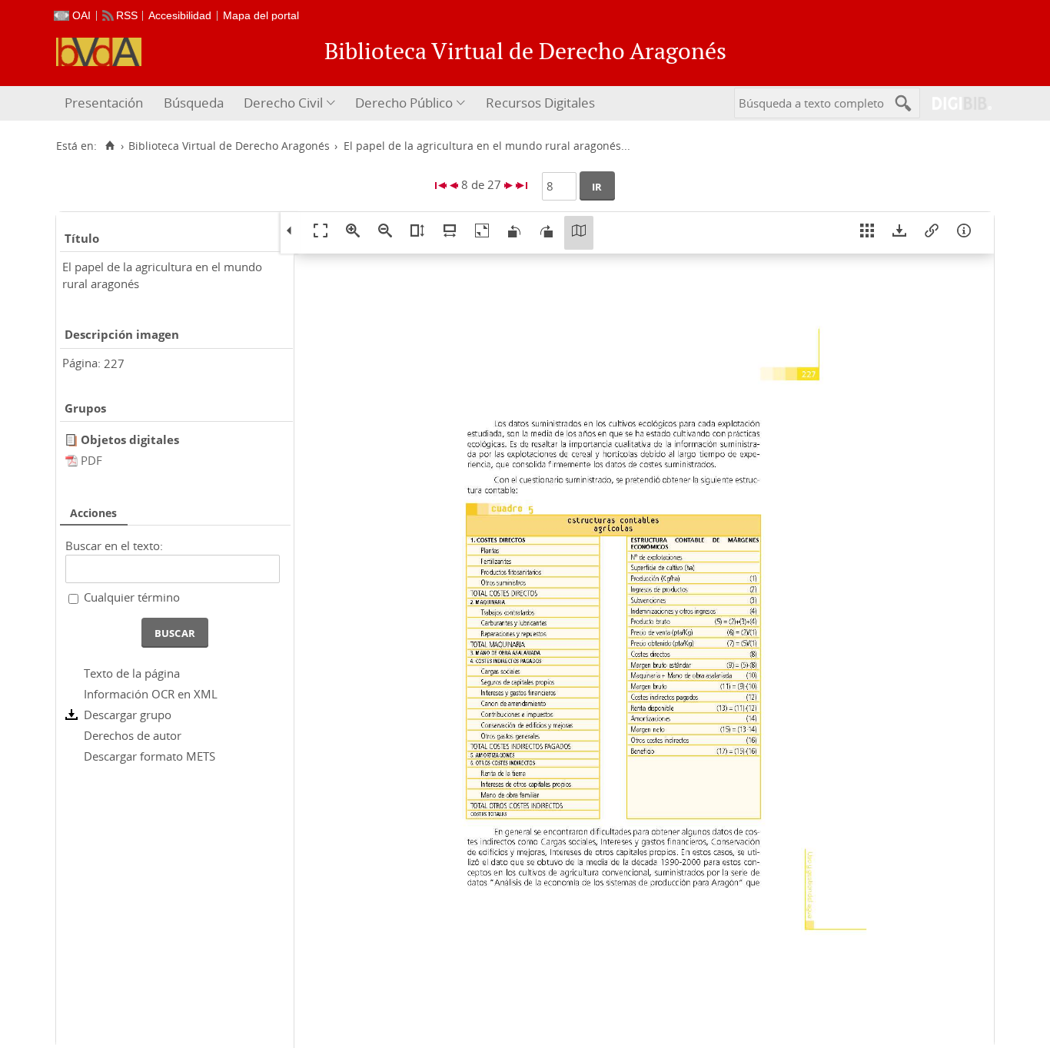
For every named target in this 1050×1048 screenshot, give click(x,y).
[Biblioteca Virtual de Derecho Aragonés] (98, 52)
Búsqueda (194, 102)
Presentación (104, 102)
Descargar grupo (127, 714)
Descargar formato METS (149, 756)
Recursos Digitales (540, 102)
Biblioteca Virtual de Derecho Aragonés (229, 146)
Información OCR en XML (151, 693)
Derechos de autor (132, 735)
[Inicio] (109, 146)
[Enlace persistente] (931, 233)
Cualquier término (132, 597)
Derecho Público (404, 102)
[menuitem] (105, 103)
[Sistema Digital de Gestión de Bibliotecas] (956, 103)
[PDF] (73, 460)
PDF (91, 460)
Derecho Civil (283, 102)
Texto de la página (132, 673)
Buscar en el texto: (114, 545)
